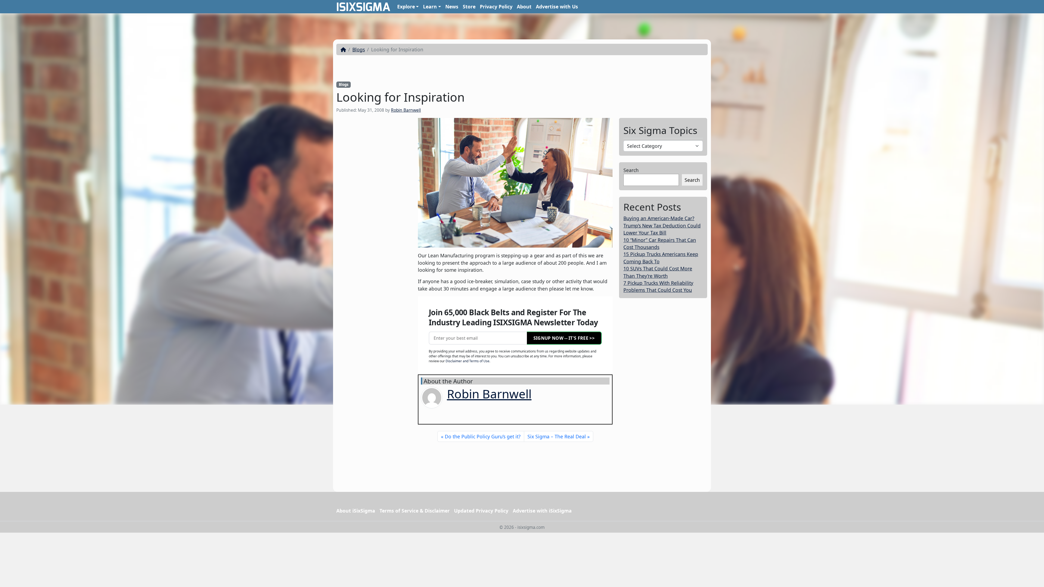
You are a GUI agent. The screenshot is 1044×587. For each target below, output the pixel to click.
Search (631, 170)
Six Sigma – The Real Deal (556, 436)
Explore (406, 6)
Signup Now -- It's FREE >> (564, 338)
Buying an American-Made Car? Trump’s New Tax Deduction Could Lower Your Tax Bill (662, 225)
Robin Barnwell (406, 110)
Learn (430, 6)
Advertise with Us (557, 6)
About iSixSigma (355, 510)
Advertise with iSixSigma (542, 510)
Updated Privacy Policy (481, 510)
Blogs (358, 49)
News (451, 6)
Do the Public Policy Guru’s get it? (483, 436)
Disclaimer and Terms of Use (467, 361)
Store (469, 6)
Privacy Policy (496, 6)
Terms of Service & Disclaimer (415, 510)
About (524, 6)
